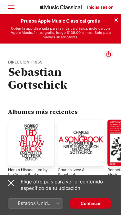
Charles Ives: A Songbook (71, 172)
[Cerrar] (116, 19)
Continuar (91, 203)
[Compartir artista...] (108, 54)
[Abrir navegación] (11, 7)
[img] (61, 7)
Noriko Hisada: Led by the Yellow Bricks (28, 172)
